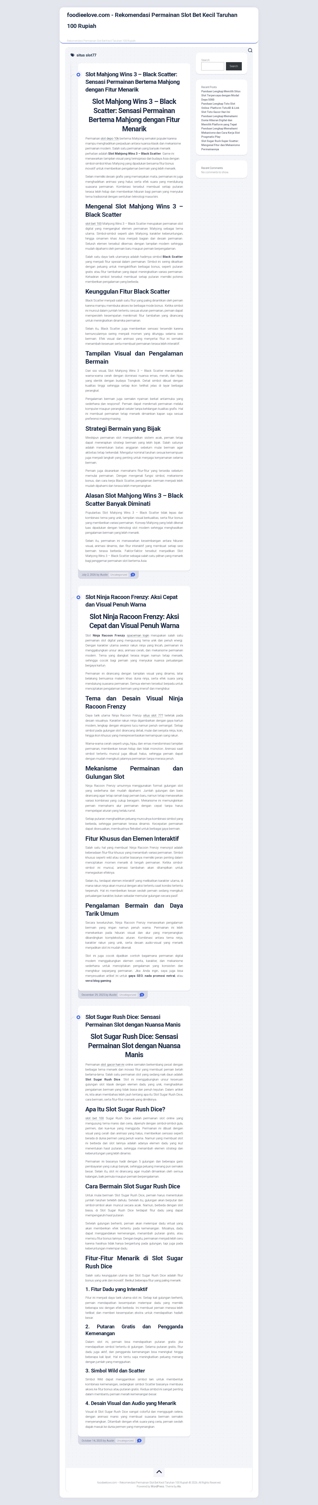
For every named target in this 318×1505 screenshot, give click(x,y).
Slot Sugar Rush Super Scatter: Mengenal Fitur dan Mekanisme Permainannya (220, 145)
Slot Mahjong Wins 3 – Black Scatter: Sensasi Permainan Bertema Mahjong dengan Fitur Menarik (132, 82)
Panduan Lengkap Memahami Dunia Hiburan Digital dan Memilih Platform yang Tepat (219, 120)
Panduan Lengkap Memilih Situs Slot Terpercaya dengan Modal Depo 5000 (221, 95)
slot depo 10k (110, 138)
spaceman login (138, 635)
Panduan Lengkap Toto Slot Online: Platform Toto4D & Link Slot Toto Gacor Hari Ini (220, 107)
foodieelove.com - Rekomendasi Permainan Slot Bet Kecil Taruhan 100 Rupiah (152, 20)
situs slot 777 (153, 715)
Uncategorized (118, 574)
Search (205, 60)
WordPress (157, 1486)
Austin (104, 574)
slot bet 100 (93, 223)
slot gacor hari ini (112, 1064)
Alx (179, 1486)
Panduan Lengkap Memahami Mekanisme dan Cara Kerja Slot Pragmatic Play (220, 132)
